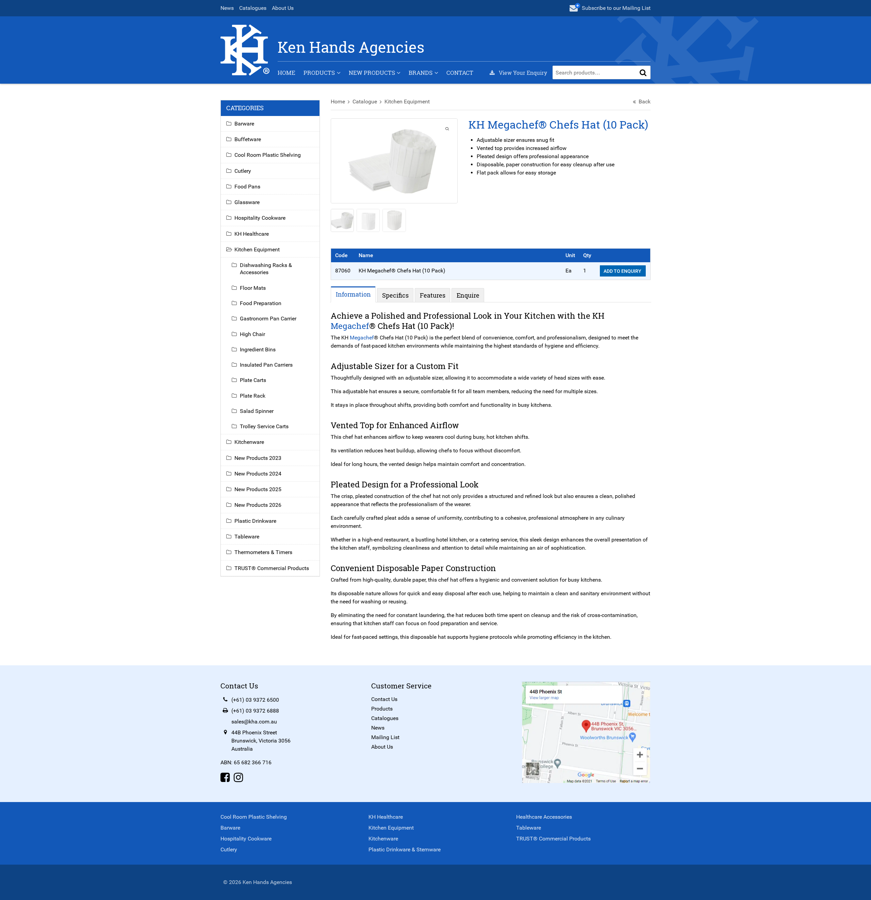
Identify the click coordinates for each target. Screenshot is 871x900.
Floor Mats (253, 288)
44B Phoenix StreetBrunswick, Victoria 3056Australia (261, 740)
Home (286, 73)
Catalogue (364, 101)
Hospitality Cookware (259, 218)
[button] (643, 72)
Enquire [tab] (468, 295)
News (227, 8)
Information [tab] (353, 294)
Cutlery (242, 171)
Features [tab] (432, 295)
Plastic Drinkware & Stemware (404, 849)
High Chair (252, 334)
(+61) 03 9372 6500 (255, 700)
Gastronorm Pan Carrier (268, 318)
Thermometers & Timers (263, 552)
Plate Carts (253, 380)
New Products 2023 (257, 458)
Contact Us (384, 699)
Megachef (350, 325)
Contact (459, 73)
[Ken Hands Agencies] (244, 49)
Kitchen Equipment (407, 101)
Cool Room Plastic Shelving (267, 155)
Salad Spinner (257, 411)
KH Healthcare (251, 234)
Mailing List (385, 737)
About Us (283, 8)
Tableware (246, 536)
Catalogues (252, 8)
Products (319, 73)
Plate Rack (252, 396)
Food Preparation (260, 303)
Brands (420, 73)
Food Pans (247, 186)
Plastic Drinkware (255, 521)
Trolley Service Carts (264, 426)
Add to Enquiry (623, 271)
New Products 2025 (257, 489)
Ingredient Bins (258, 349)
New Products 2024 (257, 473)
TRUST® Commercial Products (271, 568)
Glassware (247, 202)
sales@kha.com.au (254, 721)
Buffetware (247, 139)
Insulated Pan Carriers (266, 365)
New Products (372, 73)
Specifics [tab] (395, 295)
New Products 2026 (257, 505)
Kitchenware (249, 442)
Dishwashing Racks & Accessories (266, 269)
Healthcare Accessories (544, 817)
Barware (244, 123)
